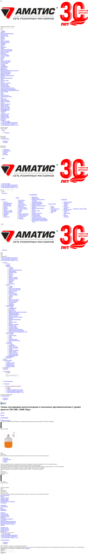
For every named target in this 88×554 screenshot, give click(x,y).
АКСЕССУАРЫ (12, 335)
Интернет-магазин (5, 495)
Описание (5, 458)
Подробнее (27, 548)
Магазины (3, 512)
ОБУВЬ (10, 287)
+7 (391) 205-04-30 (9, 125)
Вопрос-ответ (4, 531)
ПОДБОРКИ (12, 345)
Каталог (8, 265)
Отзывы (5, 461)
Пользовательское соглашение (8, 501)
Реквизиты (3, 517)
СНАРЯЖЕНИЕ (12, 308)
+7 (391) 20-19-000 (5, 121)
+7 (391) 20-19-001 (9, 123)
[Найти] (2, 29)
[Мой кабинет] (1, 251)
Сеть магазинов (4, 506)
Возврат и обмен (4, 499)
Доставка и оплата (10, 362)
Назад (8, 263)
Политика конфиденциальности (8, 521)
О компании (3, 502)
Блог (2, 507)
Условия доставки (5, 515)
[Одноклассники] (3, 403)
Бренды (2, 496)
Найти (2, 552)
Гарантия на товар (5, 516)
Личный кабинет (5, 500)
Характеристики (7, 459)
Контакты (3, 509)
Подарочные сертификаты (7, 518)
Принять (3, 549)
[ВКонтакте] (1, 403)
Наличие (5, 460)
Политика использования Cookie (8, 522)
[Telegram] (5, 403)
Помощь (2, 525)
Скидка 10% (3, 520)
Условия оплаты (4, 513)
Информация (4, 510)
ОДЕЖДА (11, 268)
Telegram (5, 142)
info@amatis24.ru (5, 138)
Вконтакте (5, 141)
